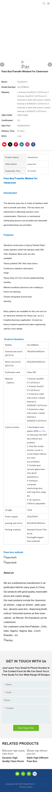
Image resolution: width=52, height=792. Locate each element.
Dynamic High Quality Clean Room (13, 759)
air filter (42, 431)
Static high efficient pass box (37, 759)
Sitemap (40, 784)
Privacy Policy (26, 787)
